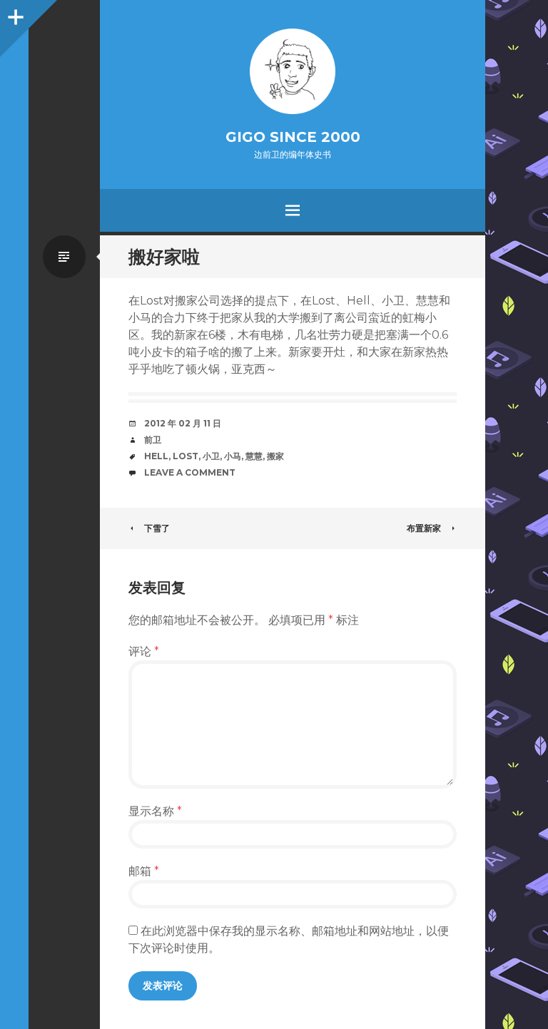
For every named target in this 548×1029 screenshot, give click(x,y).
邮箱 (143, 871)
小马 (232, 456)
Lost (185, 456)
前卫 (152, 439)
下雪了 (157, 528)
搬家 (275, 456)
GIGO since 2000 (292, 136)
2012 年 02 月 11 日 (182, 423)
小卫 (211, 456)
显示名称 (155, 811)
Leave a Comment (189, 472)
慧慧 (254, 456)
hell (156, 456)
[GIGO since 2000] (292, 71)
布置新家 (424, 528)
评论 (143, 651)
